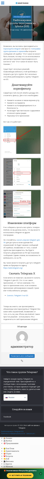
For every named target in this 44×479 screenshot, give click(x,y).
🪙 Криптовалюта (11, 451)
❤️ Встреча (8, 456)
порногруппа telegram (12, 49)
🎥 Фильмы (9, 461)
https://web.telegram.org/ (13, 268)
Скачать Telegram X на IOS (17, 295)
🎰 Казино (8, 438)
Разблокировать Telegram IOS (12, 431)
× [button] (40, 473)
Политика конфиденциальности (13, 433)
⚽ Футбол (8, 441)
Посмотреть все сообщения (22, 356)
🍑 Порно (7, 454)
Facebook (7, 417)
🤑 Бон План (9, 448)
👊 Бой (6, 459)
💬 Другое (8, 464)
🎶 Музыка (8, 466)
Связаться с (30, 433)
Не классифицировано (22, 17)
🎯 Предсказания (11, 443)
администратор (28, 30)
